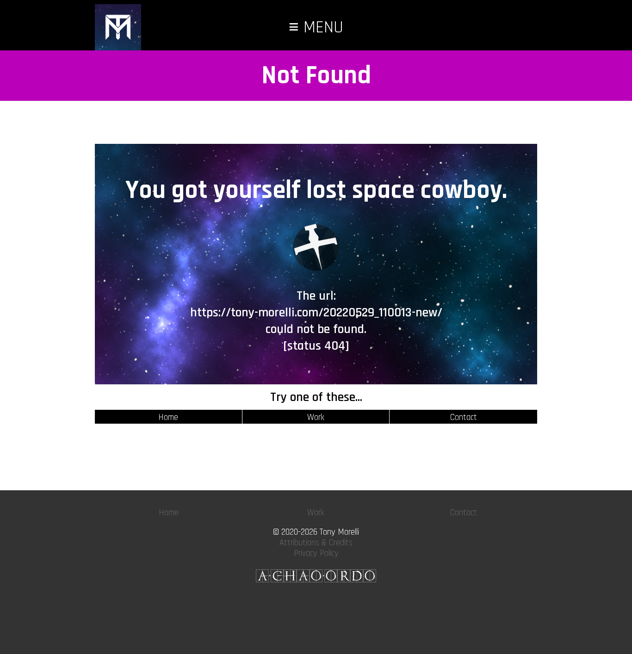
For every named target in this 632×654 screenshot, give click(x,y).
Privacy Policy (316, 553)
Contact (463, 417)
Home (168, 417)
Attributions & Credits (316, 542)
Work (315, 417)
